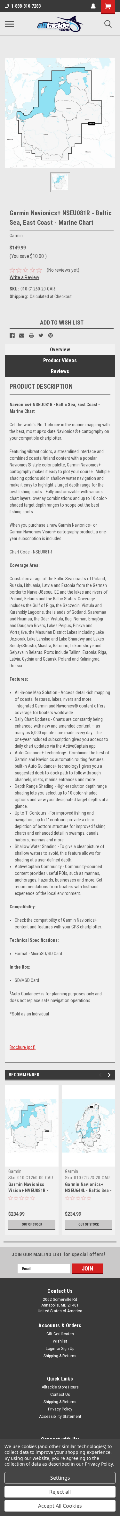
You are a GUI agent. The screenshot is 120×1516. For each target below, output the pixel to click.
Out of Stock (32, 1224)
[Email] (21, 335)
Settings (60, 1477)
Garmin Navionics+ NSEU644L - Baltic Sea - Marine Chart (88, 1190)
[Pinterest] (50, 335)
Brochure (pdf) (23, 1047)
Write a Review (24, 277)
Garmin (15, 1171)
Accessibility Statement (60, 1416)
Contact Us (60, 1394)
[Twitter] (41, 335)
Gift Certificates (60, 1334)
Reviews (60, 371)
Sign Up (67, 1348)
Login (50, 1348)
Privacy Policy (60, 1409)
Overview (60, 350)
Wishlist (60, 1341)
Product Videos (60, 360)
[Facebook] (12, 335)
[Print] (31, 335)
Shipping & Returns (60, 1356)
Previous (101, 1075)
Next (110, 1075)
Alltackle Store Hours (60, 1387)
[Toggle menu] (9, 23)
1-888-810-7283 (26, 6)
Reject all (60, 1491)
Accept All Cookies (60, 1505)
